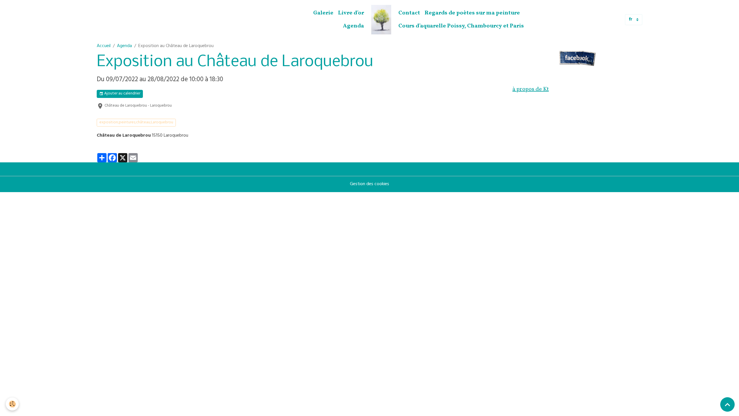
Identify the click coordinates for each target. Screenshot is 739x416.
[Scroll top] (727, 404)
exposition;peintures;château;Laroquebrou (136, 123)
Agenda (353, 26)
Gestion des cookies (369, 184)
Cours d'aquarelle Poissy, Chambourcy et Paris (461, 26)
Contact (409, 13)
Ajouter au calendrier (121, 94)
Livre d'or (351, 13)
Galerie (323, 13)
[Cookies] (12, 404)
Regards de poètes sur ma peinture (472, 13)
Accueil (104, 46)
